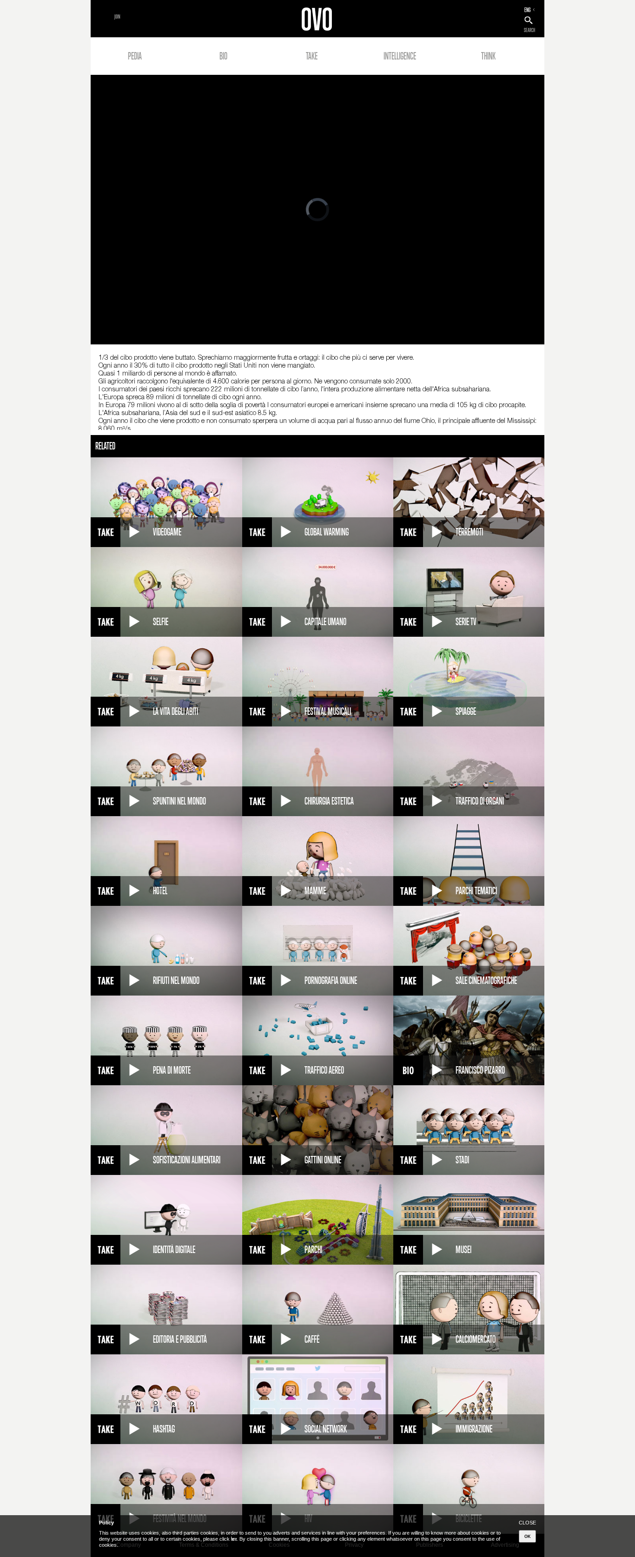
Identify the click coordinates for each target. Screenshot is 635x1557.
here (234, 1539)
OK (527, 1536)
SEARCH (529, 30)
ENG (527, 9)
